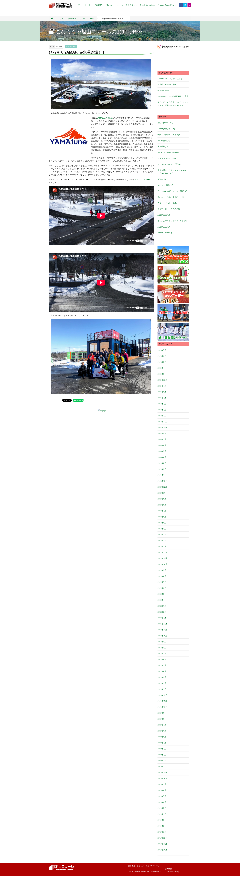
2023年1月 (162, 546)
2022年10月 (162, 564)
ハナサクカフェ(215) (166, 129)
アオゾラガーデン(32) (167, 158)
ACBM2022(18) (164, 215)
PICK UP (98, 5)
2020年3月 (162, 749)
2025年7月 (162, 386)
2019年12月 (162, 766)
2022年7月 (162, 582)
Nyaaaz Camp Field (166, 5)
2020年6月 (162, 731)
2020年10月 (162, 707)
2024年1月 (162, 475)
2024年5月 (162, 451)
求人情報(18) (163, 146)
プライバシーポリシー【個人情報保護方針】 (145, 871)
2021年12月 (162, 624)
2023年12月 (162, 481)
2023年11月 (162, 487)
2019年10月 (162, 778)
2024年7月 (162, 439)
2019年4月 (162, 814)
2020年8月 (162, 719)
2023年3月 (162, 534)
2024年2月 (162, 469)
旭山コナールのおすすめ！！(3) (171, 197)
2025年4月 (162, 398)
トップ (77, 5)
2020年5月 (162, 737)
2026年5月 (162, 362)
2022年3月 (162, 606)
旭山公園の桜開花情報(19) (169, 152)
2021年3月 (162, 677)
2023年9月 (162, 499)
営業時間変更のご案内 (167, 84)
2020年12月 (162, 695)
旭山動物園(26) (164, 140)
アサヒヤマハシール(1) (167, 203)
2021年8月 (162, 647)
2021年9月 (162, 641)
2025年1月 (162, 415)
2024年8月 (162, 433)
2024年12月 (162, 421)
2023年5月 (162, 523)
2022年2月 (162, 612)
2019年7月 (162, 796)
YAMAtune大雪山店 (105, 118)
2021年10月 (162, 636)
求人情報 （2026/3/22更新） (172, 870)
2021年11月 (162, 630)
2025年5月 (162, 392)
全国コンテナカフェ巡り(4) (169, 134)
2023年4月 (162, 529)
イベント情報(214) (165, 185)
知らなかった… (164, 90)
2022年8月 (162, 576)
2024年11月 (162, 427)
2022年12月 (162, 552)
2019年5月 (162, 808)
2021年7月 (162, 653)
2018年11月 (162, 844)
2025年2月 (162, 410)
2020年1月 (162, 760)
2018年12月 (162, 838)
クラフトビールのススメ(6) (169, 209)
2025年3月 (162, 404)
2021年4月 (162, 671)
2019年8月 (162, 790)
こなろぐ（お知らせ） (67, 18)
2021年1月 (162, 689)
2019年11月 (162, 772)
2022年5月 (162, 594)
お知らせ (86, 5)
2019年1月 (162, 832)
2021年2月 (162, 683)
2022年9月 (162, 570)
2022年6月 (162, 588)
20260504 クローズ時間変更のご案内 (173, 96)
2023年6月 (162, 517)
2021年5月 (162, 665)
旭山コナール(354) (165, 123)
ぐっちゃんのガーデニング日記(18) (172, 191)
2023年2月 (162, 540)
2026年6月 (162, 356)
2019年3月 (162, 820)
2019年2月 (162, 826)
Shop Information (147, 5)
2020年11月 (162, 701)
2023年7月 (162, 511)
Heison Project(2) (165, 233)
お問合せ (140, 866)
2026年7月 (162, 350)
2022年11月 (162, 558)
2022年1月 (162, 618)
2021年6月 (162, 659)
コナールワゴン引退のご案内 (170, 79)
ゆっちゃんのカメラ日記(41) (169, 164)
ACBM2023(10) (164, 227)
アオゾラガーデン (153, 866)
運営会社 (131, 866)
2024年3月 (162, 463)
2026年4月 (162, 368)
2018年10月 (162, 850)
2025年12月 (162, 380)
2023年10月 (162, 493)
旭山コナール (112, 5)
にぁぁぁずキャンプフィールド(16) (172, 221)
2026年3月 (162, 374)
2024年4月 (162, 457)
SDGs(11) (162, 179)
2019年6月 (162, 802)
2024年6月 (162, 445)
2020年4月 (162, 743)
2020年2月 (162, 755)
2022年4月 (162, 600)
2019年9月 (162, 784)
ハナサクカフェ (128, 5)
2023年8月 (162, 505)
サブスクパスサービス (143, 179)
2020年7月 (162, 725)
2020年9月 (162, 713)
